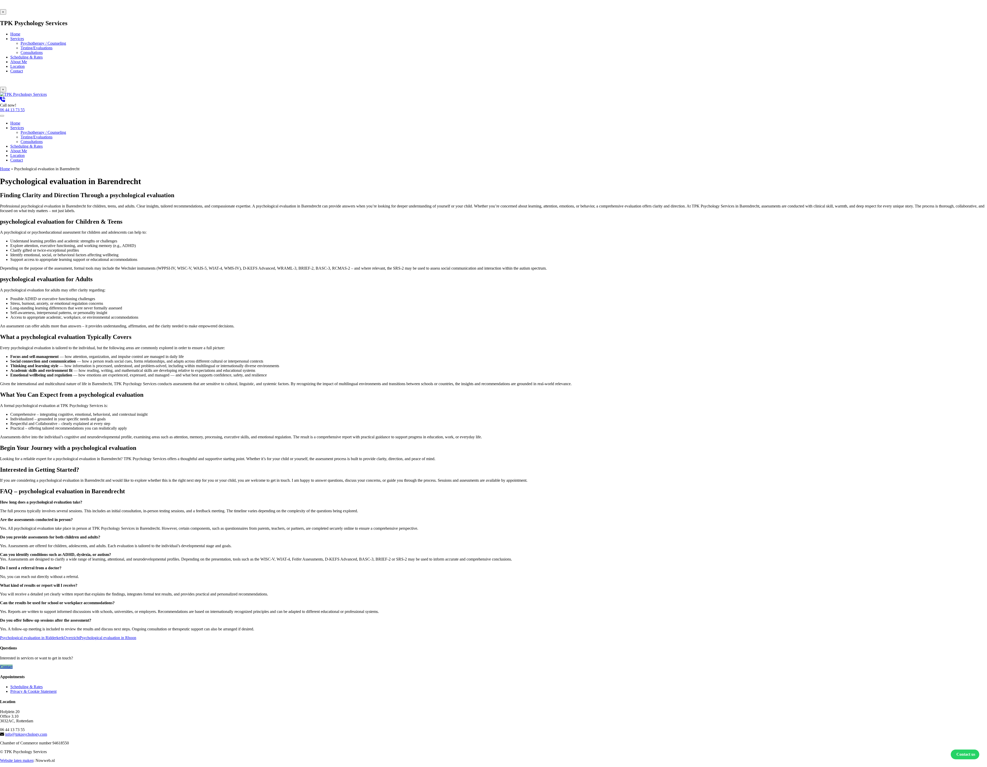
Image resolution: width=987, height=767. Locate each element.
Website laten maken (16, 760)
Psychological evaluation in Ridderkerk (32, 638)
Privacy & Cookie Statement (33, 691)
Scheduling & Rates (26, 687)
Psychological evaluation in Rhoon (108, 638)
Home (5, 169)
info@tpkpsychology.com (26, 734)
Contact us (965, 754)
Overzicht (72, 638)
